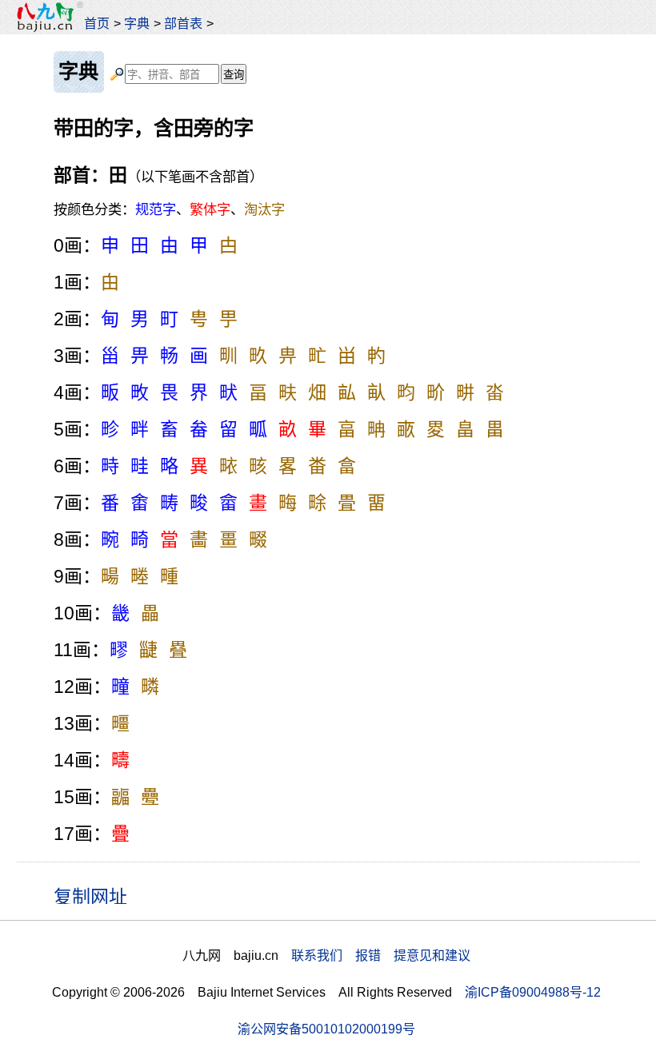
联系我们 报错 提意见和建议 (380, 955)
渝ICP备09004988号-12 (533, 992)
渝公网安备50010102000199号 (326, 1028)
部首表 (183, 23)
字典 (137, 23)
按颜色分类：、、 (169, 209)
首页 (97, 23)
